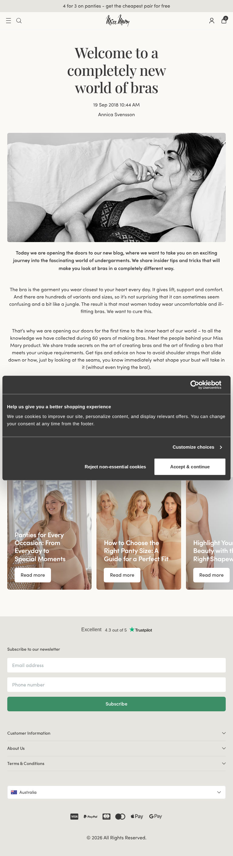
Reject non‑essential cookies (115, 466)
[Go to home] (118, 21)
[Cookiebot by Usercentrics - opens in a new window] (199, 384)
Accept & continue (190, 466)
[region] (116, 533)
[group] (49, 533)
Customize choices (193, 447)
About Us (16, 748)
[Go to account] (211, 21)
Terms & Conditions (25, 763)
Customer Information (28, 733)
